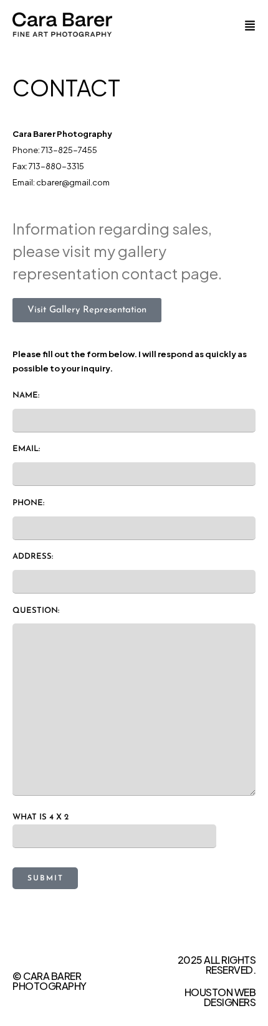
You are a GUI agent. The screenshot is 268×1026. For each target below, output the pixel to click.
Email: (26, 449)
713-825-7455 (69, 150)
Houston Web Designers (220, 997)
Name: (25, 395)
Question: (35, 611)
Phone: (28, 503)
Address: (32, 557)
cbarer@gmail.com (73, 182)
